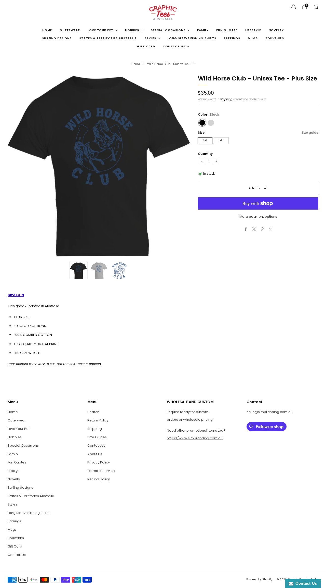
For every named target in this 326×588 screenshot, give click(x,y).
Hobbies (132, 30)
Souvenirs (274, 38)
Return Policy (97, 420)
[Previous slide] (17, 166)
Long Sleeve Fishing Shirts (192, 38)
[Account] (293, 6)
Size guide (309, 132)
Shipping (226, 99)
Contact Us (174, 46)
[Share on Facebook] (245, 229)
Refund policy (98, 479)
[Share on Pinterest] (262, 229)
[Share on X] (254, 229)
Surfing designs (57, 38)
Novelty (276, 30)
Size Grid (16, 295)
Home (47, 30)
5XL (221, 140)
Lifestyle (253, 30)
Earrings (232, 38)
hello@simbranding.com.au (270, 411)
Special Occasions (168, 30)
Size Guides (97, 437)
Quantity (205, 154)
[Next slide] (180, 166)
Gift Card (146, 46)
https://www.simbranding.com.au (195, 438)
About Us (94, 454)
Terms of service (101, 470)
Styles (150, 38)
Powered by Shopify (259, 579)
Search (93, 411)
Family (203, 30)
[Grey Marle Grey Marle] (211, 123)
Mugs (253, 38)
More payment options (258, 216)
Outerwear (70, 30)
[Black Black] (202, 123)
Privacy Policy (98, 462)
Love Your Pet (100, 30)
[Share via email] (270, 229)
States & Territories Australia (108, 38)
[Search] (315, 6)
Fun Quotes (227, 30)
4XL (205, 140)
